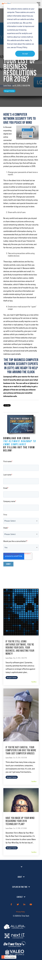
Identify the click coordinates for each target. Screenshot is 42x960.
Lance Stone (7, 85)
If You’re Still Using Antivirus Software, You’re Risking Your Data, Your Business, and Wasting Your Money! (20, 647)
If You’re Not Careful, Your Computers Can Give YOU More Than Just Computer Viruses (21, 750)
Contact (20, 897)
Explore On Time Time (19, 887)
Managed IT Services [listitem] (12, 677)
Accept (25, 53)
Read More (33, 682)
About (20, 877)
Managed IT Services (9, 91)
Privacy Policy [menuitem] (20, 912)
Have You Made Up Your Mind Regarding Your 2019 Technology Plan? (20, 821)
